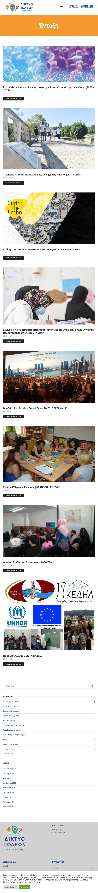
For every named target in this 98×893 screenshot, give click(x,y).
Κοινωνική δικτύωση (10, 706)
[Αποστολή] (93, 868)
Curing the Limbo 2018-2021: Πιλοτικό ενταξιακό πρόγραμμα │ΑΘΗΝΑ (42, 249)
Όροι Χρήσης (56, 830)
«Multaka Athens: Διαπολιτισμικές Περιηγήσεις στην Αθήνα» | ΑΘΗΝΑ (42, 174)
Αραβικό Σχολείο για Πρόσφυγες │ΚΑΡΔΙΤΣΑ (27, 562)
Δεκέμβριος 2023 (9, 769)
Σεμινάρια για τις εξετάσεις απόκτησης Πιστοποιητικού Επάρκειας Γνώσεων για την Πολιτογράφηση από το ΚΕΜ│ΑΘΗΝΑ (48, 331)
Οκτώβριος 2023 (9, 774)
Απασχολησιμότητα (10, 749)
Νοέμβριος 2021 (9, 788)
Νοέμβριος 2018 (9, 807)
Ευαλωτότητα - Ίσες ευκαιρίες (14, 735)
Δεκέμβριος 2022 (9, 783)
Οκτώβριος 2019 (9, 802)
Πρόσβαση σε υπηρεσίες (12, 730)
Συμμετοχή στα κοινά (11, 702)
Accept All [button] (24, 887)
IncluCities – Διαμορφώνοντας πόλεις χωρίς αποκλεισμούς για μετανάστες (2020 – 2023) (48, 89)
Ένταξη (5, 739)
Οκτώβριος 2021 (9, 792)
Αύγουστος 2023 (9, 778)
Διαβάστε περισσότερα (13, 98)
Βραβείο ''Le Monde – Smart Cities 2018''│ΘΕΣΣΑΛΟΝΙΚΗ (35, 408)
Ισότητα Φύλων (8, 754)
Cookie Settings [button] (10, 887)
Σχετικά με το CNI (58, 833)
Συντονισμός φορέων (11, 711)
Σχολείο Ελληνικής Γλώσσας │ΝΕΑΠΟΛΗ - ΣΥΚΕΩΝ (31, 487)
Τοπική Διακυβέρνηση (11, 716)
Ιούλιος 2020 (8, 797)
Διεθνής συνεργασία (10, 720)
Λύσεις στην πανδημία (11, 744)
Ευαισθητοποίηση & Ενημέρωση (14, 725)
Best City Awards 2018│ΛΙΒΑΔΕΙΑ (22, 656)
